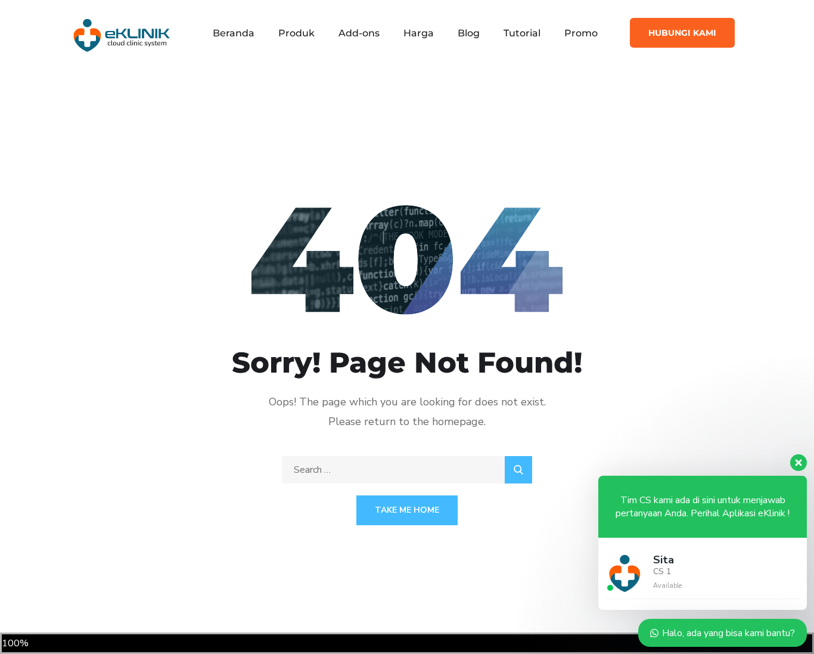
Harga (418, 33)
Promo (581, 33)
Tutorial (522, 33)
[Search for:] (407, 469)
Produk (296, 33)
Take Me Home (407, 510)
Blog (469, 33)
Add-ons (359, 33)
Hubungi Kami (682, 32)
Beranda (233, 33)
